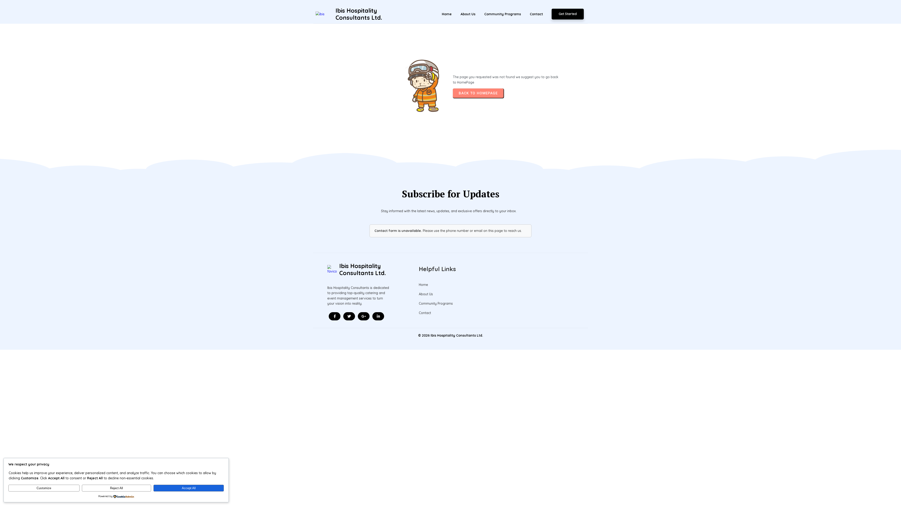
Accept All (189, 488)
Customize (44, 488)
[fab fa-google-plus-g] (364, 316)
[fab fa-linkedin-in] (378, 316)
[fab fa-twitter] (349, 316)
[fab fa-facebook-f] (334, 316)
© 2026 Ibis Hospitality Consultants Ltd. (450, 335)
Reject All (116, 488)
